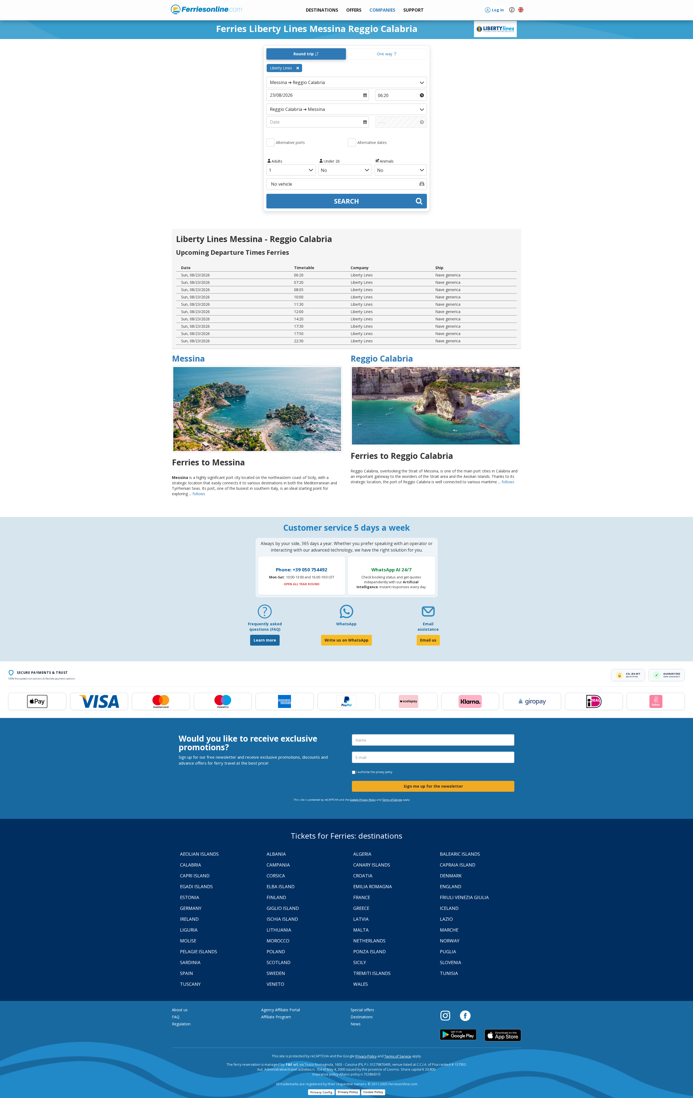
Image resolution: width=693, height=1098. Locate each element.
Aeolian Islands (199, 854)
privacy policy (384, 772)
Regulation (181, 1023)
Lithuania (279, 930)
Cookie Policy (373, 1092)
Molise (188, 941)
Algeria (362, 854)
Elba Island (281, 886)
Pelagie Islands (198, 951)
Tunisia (449, 973)
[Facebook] (465, 1015)
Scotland (278, 962)
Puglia (448, 951)
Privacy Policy (366, 1056)
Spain (186, 973)
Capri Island (195, 875)
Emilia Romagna (372, 886)
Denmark (451, 875)
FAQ (175, 1016)
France (361, 897)
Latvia (361, 919)
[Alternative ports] (270, 143)
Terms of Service (392, 799)
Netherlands (369, 941)
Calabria (190, 865)
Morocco (278, 941)
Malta (361, 930)
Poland (276, 951)
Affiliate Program (276, 1016)
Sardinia (190, 962)
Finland (276, 897)
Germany (190, 908)
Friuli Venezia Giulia (464, 897)
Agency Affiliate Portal (280, 1009)
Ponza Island (369, 951)
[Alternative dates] (352, 143)
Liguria (189, 930)
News (356, 1023)
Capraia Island (457, 865)
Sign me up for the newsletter (433, 786)
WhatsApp (346, 623)
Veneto (275, 984)
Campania (278, 865)
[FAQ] (265, 613)
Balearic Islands (460, 854)
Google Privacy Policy (363, 799)
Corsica (276, 875)
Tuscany (190, 984)
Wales (360, 984)
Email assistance (428, 626)
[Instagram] (448, 1015)
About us (180, 1009)
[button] (413, 10)
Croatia (362, 875)
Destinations (362, 1016)
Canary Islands (371, 865)
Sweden (276, 973)
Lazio (446, 919)
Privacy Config (321, 1092)
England (450, 886)
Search (346, 201)
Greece (361, 908)
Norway (449, 941)
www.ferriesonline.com (206, 9)
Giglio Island (283, 908)
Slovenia (450, 962)
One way (385, 53)
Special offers (362, 1009)
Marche (449, 930)
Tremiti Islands (372, 973)
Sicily (359, 962)
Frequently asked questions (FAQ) (265, 626)
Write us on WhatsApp (346, 640)
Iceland (449, 908)
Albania (276, 854)
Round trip (304, 53)
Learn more (265, 640)
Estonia (189, 897)
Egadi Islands (196, 886)
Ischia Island (282, 919)
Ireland (189, 919)
